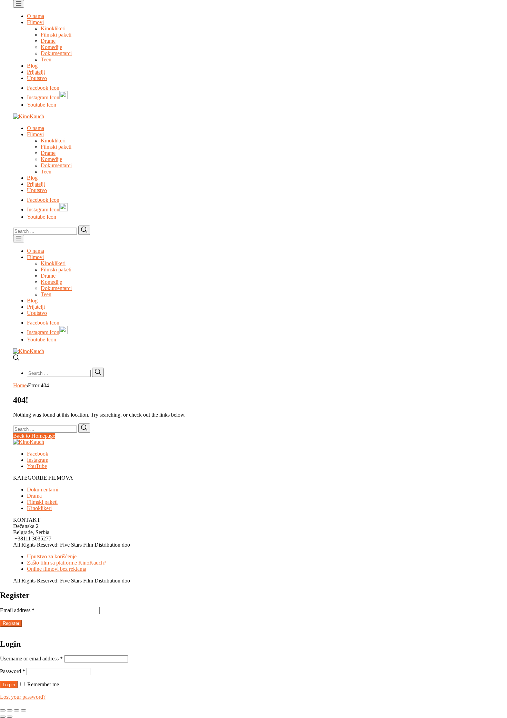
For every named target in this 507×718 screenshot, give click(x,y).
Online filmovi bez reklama (56, 569)
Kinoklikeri (53, 28)
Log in (9, 684)
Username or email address (31, 658)
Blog (32, 66)
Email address (17, 610)
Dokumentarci (56, 53)
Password (12, 671)
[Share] (9, 710)
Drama (34, 496)
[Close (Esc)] (3, 710)
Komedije (51, 47)
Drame (48, 41)
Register (11, 623)
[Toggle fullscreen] (16, 710)
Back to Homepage (34, 436)
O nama (35, 16)
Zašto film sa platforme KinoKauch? (66, 563)
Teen (46, 59)
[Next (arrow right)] (9, 717)
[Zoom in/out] (23, 710)
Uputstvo (37, 78)
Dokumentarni (42, 489)
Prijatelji (36, 72)
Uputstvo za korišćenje (52, 556)
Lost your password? (23, 697)
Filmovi (35, 22)
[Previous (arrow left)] (3, 717)
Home (20, 385)
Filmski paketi (56, 35)
